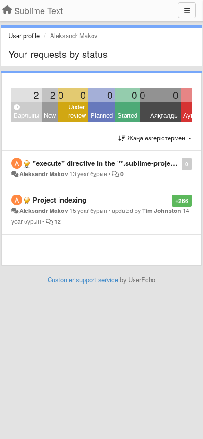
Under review (77, 111)
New (50, 115)
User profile (24, 35)
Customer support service (83, 279)
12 (57, 221)
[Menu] (187, 10)
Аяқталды (164, 115)
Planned (102, 115)
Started (127, 115)
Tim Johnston (161, 210)
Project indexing (59, 200)
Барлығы (26, 115)
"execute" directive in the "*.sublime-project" (106, 163)
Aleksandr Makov (43, 174)
